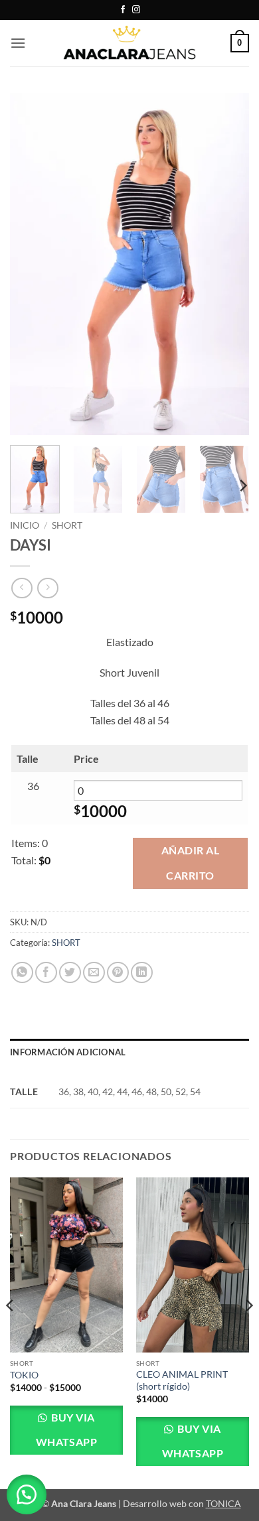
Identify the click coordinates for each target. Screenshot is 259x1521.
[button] (18, 43)
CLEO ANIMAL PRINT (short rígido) (182, 1380)
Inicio (24, 525)
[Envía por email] (94, 973)
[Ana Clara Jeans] (129, 42)
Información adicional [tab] (68, 1052)
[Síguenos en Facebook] (123, 10)
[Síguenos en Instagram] (136, 10)
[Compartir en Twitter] (70, 973)
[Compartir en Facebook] (46, 973)
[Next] (228, 264)
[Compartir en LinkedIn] (142, 973)
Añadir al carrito (190, 862)
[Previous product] (47, 588)
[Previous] (31, 264)
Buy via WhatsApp (67, 1430)
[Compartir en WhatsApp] (22, 973)
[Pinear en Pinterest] (118, 973)
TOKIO (24, 1375)
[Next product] (21, 588)
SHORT (67, 525)
